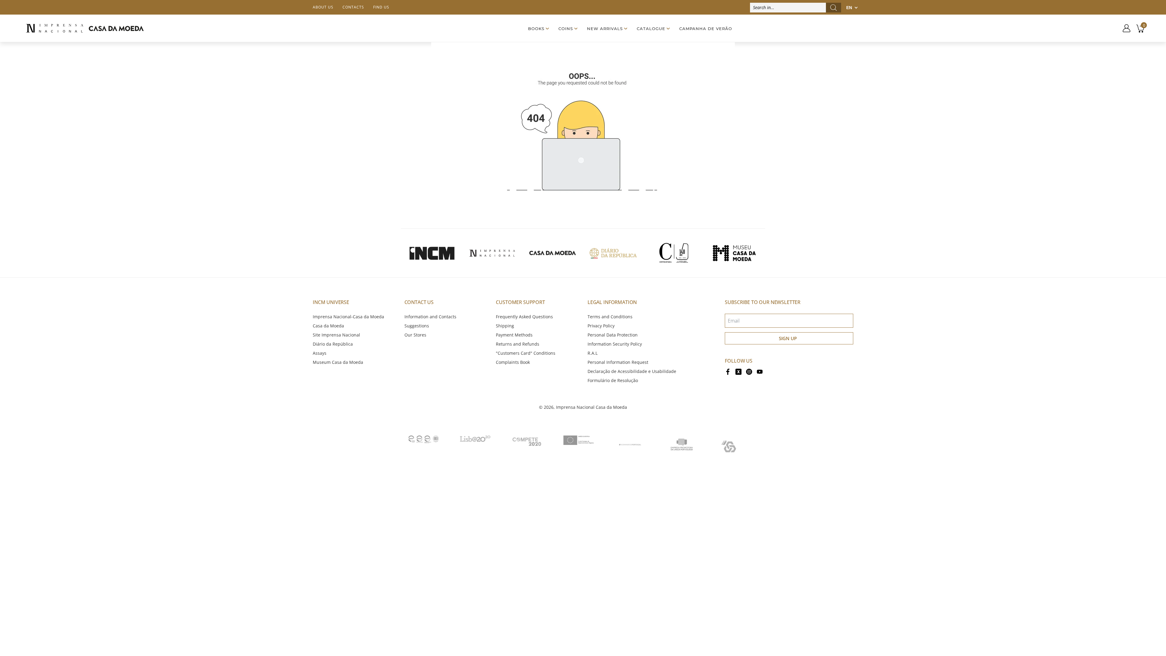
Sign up (788, 338)
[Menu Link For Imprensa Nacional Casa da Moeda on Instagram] (749, 371)
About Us (323, 7)
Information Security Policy (615, 344)
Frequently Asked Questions (524, 316)
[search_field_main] (833, 7)
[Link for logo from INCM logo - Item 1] (431, 253)
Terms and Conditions (610, 316)
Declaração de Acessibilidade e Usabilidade (632, 371)
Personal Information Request (618, 362)
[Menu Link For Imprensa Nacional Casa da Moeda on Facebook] (728, 371)
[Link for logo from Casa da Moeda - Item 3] (552, 253)
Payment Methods (514, 335)
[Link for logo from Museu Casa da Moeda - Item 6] (734, 253)
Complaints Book (513, 362)
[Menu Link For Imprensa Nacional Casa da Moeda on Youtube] (760, 371)
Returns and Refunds (517, 344)
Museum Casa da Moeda (338, 362)
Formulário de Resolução (613, 380)
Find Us (381, 7)
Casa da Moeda (328, 326)
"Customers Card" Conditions (525, 353)
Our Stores (415, 335)
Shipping (505, 326)
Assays (319, 353)
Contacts (353, 7)
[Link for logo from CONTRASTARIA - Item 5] (673, 253)
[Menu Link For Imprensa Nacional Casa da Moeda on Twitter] (738, 371)
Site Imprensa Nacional (336, 335)
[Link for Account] (1124, 28)
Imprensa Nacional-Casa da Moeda (348, 316)
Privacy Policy (601, 326)
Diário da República (333, 344)
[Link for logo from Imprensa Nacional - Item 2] (492, 253)
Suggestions (416, 326)
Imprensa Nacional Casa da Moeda (591, 407)
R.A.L (593, 353)
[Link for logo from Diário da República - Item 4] (613, 253)
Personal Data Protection (613, 335)
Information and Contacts (430, 316)
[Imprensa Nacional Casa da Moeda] (84, 28)
